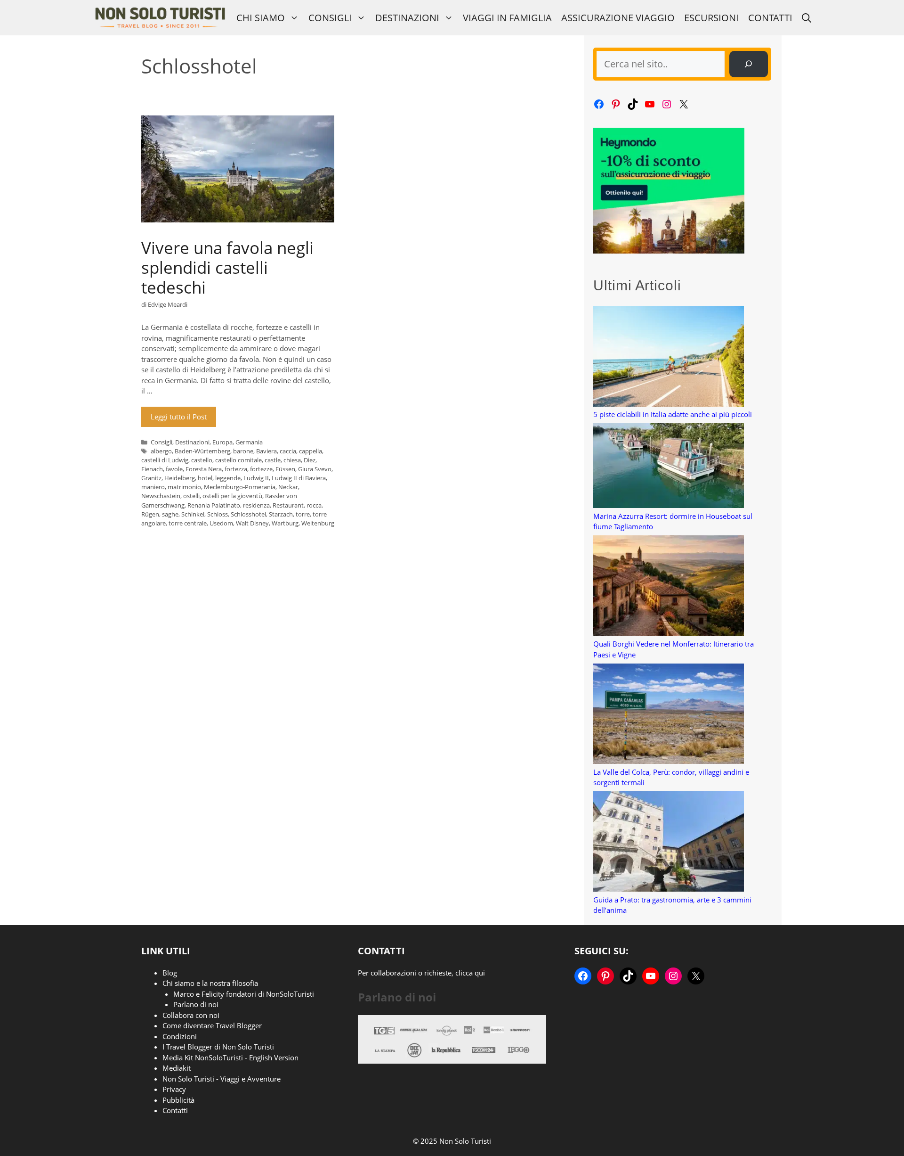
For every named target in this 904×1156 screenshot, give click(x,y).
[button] (806, 17)
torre (303, 514)
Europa (222, 442)
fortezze (261, 469)
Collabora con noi (190, 1015)
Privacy (174, 1089)
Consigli (330, 17)
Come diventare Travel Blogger (212, 1025)
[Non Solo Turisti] (160, 17)
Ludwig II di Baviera (299, 478)
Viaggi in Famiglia (507, 17)
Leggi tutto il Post (179, 416)
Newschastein (160, 496)
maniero (153, 487)
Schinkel (192, 514)
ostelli (191, 496)
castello (201, 460)
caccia (288, 451)
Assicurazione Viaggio (618, 17)
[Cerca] (748, 64)
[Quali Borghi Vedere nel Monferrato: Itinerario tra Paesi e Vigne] (668, 587)
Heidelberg (179, 478)
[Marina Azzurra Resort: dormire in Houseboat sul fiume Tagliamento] (668, 467)
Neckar (288, 487)
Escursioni (711, 17)
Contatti (770, 17)
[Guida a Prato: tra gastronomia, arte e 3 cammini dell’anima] (668, 842)
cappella (310, 451)
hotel (205, 478)
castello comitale (238, 460)
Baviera (266, 451)
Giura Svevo (314, 469)
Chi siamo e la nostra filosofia (210, 983)
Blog (169, 972)
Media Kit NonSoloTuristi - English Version (230, 1057)
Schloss (217, 514)
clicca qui (470, 972)
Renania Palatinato (213, 505)
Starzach (281, 514)
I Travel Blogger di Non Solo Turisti (218, 1046)
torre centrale (188, 523)
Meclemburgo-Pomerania (239, 487)
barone (243, 451)
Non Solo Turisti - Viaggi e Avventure (221, 1078)
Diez (309, 460)
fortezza (236, 469)
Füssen (285, 469)
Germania (249, 442)
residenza (256, 505)
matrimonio (184, 487)
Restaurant (288, 505)
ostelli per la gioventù (232, 496)
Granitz (151, 478)
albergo (161, 451)
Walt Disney (252, 523)
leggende (228, 478)
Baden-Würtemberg (202, 451)
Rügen (150, 514)
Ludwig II (256, 478)
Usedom (221, 523)
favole (174, 469)
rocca (314, 505)
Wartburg (285, 523)
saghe (170, 514)
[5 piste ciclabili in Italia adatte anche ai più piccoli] (668, 357)
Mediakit (176, 1068)
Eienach (152, 469)
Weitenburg (317, 523)
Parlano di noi (195, 1004)
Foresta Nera (204, 469)
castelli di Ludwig (164, 460)
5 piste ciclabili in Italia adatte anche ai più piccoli (672, 414)
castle (273, 460)
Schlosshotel (248, 514)
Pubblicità (178, 1100)
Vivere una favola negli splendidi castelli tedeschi (227, 267)
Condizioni (179, 1036)
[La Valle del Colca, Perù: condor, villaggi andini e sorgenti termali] (668, 715)
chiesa (292, 460)
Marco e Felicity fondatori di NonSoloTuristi (243, 994)
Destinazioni (407, 17)
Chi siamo (260, 17)
